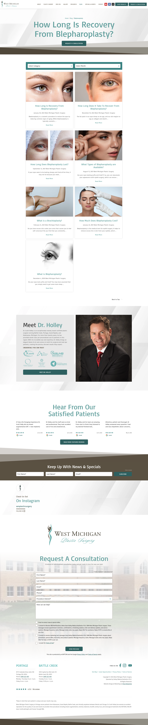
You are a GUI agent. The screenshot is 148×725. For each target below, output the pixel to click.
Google (20, 435)
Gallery (65, 4)
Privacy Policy (81, 654)
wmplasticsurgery (24, 506)
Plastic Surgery (48, 4)
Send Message (74, 649)
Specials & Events (90, 4)
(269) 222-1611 (25, 676)
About (39, 4)
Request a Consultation (138, 4)
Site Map (94, 672)
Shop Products (121, 4)
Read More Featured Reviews (74, 442)
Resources (74, 4)
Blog (80, 4)
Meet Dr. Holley (45, 372)
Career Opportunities (105, 672)
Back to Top (116, 299)
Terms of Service (93, 654)
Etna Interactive (127, 684)
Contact (100, 4)
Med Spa (58, 4)
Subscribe (123, 474)
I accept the (42, 643)
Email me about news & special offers (49, 622)
